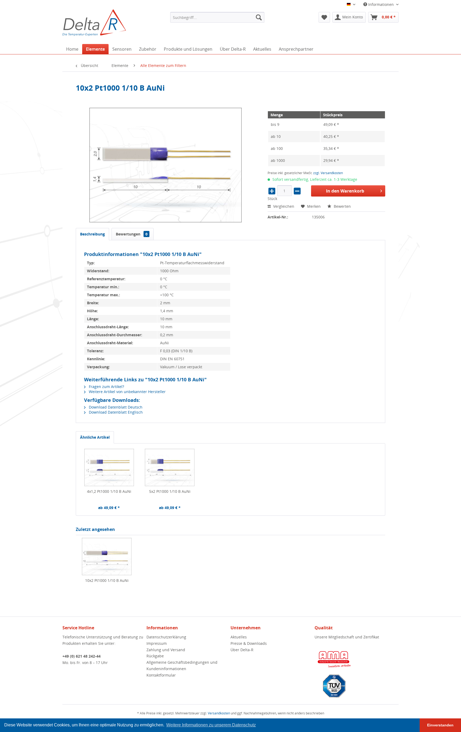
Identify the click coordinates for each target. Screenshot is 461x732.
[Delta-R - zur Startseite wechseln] (94, 22)
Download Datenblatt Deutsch (115, 407)
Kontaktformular (161, 675)
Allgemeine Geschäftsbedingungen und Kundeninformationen (181, 665)
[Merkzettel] (324, 17)
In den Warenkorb (345, 191)
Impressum (156, 643)
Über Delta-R (241, 649)
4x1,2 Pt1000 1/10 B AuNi (109, 491)
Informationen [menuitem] (381, 4)
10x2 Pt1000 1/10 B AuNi (107, 580)
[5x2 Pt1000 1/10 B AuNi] (170, 467)
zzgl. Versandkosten (328, 173)
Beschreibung (92, 234)
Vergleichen (283, 206)
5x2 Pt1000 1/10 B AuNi (169, 491)
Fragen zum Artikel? (106, 386)
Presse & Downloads (248, 643)
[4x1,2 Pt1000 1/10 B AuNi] (109, 467)
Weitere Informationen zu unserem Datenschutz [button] (211, 725)
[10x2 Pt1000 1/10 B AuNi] (107, 556)
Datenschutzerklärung (166, 636)
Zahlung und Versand (165, 649)
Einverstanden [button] (440, 725)
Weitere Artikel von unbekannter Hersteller (127, 391)
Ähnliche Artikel (95, 437)
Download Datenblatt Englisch (115, 412)
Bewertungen (132, 234)
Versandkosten (219, 713)
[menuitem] (217, 17)
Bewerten (342, 206)
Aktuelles (238, 636)
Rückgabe (155, 655)
